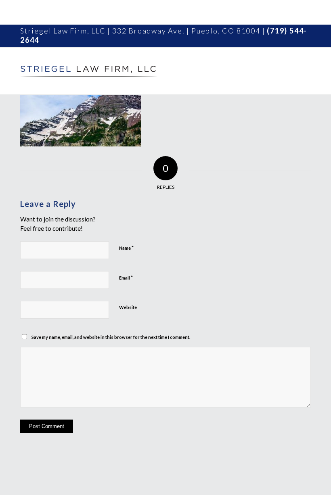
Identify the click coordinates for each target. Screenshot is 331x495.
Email (126, 277)
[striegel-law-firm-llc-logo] (88, 71)
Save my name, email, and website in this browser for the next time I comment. (110, 337)
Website (128, 307)
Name (126, 247)
